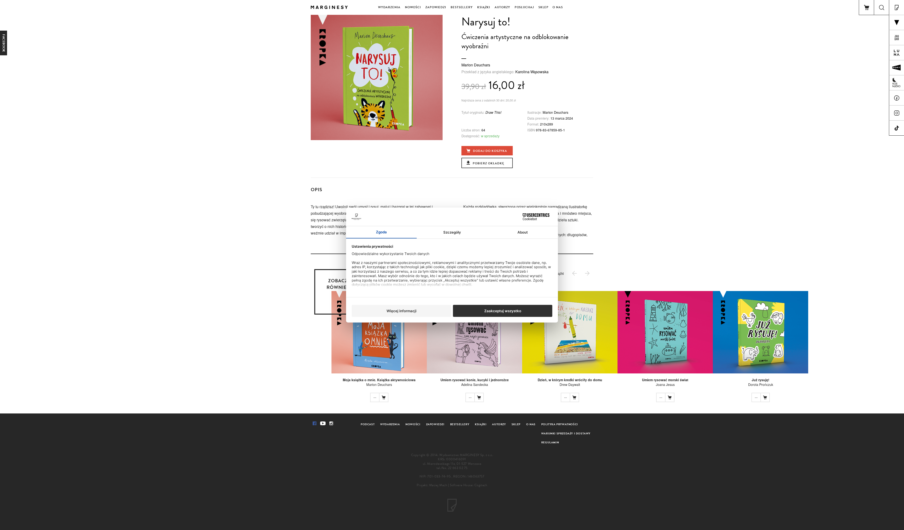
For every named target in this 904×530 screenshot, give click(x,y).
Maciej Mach (438, 485)
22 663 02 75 (458, 467)
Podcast (368, 424)
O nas (558, 7)
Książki (483, 7)
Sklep (543, 7)
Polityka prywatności (559, 424)
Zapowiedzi (435, 7)
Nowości (413, 7)
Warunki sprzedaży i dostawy (565, 433)
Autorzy (502, 7)
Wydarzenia (389, 7)
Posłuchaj (524, 7)
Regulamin (550, 442)
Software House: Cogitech (468, 485)
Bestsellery (462, 7)
